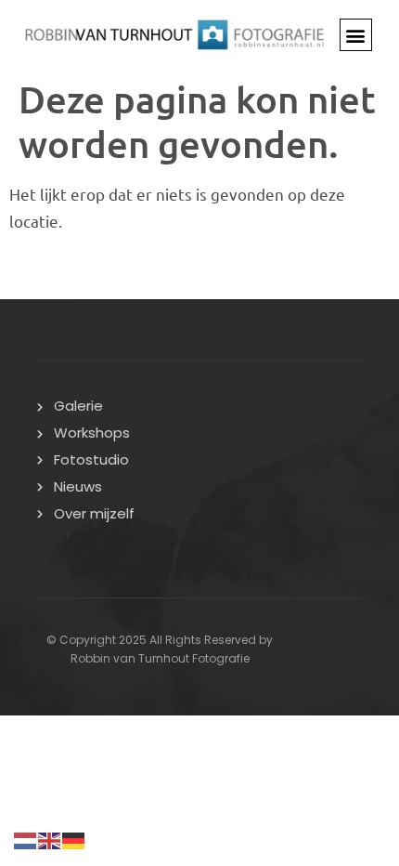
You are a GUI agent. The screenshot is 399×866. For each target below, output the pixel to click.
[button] (356, 35)
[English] (50, 837)
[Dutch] (26, 837)
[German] (74, 837)
